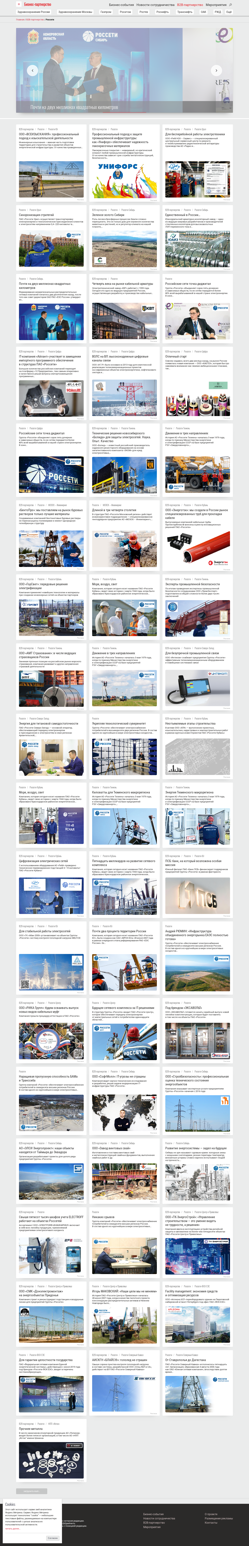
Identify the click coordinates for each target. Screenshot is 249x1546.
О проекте (211, 1514)
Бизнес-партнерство (37, 4)
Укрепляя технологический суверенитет (119, 723)
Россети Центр (54, 1003)
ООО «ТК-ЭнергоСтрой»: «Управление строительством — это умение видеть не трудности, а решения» (190, 1221)
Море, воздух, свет (104, 584)
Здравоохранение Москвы (75, 12)
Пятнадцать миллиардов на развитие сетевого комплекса (123, 863)
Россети (41, 129)
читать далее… (12, 1528)
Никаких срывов (103, 1217)
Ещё (229, 12)
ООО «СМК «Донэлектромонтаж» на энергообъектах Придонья (41, 1293)
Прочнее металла (31, 1429)
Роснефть (163, 12)
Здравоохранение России (33, 12)
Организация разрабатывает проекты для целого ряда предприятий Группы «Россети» (47, 1157)
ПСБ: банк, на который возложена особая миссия (193, 863)
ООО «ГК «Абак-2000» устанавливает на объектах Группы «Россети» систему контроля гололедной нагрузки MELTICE (49, 936)
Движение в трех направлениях (186, 433)
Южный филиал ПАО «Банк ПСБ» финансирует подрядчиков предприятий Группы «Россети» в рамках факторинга (196, 870)
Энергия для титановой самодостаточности (48, 723)
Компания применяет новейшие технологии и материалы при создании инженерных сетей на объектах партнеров (49, 593)
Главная (20, 19)
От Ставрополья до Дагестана (185, 1360)
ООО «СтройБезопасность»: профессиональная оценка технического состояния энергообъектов (197, 1080)
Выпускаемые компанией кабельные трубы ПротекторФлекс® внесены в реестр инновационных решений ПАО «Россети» (193, 524)
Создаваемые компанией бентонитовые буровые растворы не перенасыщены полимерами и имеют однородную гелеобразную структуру (50, 521)
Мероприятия (216, 5)
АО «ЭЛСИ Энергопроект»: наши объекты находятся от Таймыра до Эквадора (46, 1150)
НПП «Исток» (54, 1423)
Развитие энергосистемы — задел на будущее (196, 1148)
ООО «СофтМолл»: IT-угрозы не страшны (119, 1076)
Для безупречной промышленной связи (192, 653)
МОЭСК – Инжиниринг (57, 505)
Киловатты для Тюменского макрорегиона (121, 792)
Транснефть (184, 12)
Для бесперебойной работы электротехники (195, 134)
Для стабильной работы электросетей (44, 931)
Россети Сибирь (128, 210)
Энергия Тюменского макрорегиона (189, 792)
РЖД (218, 12)
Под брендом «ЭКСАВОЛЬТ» (183, 1008)
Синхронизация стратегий (36, 215)
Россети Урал (200, 129)
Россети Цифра (54, 351)
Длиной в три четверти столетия (114, 510)
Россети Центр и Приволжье (207, 1212)
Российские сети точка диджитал (188, 284)
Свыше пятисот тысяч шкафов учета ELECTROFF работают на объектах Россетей (51, 1219)
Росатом (125, 12)
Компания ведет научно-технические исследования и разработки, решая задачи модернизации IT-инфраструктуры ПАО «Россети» (119, 1083)
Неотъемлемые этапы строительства (190, 723)
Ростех (144, 12)
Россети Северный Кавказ (132, 1355)
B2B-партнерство (190, 5)
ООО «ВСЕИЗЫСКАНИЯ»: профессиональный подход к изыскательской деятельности (49, 136)
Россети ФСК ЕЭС (202, 1286)
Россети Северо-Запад (204, 648)
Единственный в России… (182, 215)
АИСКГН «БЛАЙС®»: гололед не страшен (119, 1360)
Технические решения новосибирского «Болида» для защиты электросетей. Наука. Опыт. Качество (121, 437)
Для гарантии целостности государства (45, 1360)
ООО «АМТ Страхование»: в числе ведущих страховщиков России (47, 655)
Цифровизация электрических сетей (43, 861)
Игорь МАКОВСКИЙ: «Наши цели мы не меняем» (124, 1291)
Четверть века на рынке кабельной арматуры (122, 284)
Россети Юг (53, 129)
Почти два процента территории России (119, 931)
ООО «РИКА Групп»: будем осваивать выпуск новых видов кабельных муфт (49, 1010)
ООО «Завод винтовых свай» (111, 1148)
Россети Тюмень (128, 428)
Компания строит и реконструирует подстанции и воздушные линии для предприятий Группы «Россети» (51, 1300)
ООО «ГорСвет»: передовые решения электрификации (43, 586)
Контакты (211, 1522)
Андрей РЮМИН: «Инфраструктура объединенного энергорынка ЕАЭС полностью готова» (196, 935)
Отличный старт (176, 356)
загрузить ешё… (32, 1491)
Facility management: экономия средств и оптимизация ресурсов (191, 1293)
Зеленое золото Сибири (108, 215)
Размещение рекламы (219, 1518)
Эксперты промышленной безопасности (192, 584)
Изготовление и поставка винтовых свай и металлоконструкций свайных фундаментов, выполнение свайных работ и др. (123, 1155)
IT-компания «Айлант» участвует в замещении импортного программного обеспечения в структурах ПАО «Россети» (50, 360)
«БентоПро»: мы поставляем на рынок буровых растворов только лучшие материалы (51, 512)
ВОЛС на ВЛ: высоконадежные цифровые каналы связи (120, 358)
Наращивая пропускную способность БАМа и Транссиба (48, 1078)
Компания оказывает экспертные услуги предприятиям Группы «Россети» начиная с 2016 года (194, 1089)
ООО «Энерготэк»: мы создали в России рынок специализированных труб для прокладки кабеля (196, 514)
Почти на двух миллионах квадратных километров (44, 286)
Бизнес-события (121, 5)
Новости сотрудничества (155, 5)
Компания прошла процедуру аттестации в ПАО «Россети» (49, 1016)
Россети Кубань (201, 505)
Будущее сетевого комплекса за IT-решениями (123, 1008)
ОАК (203, 12)
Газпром (106, 12)
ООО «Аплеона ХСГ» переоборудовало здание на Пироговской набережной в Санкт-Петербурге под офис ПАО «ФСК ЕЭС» (197, 1300)
